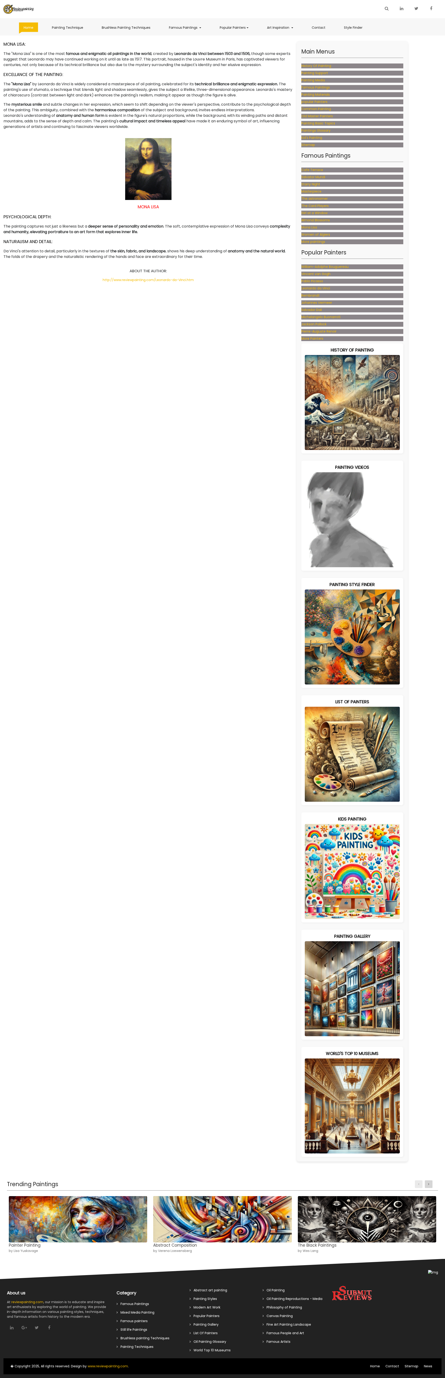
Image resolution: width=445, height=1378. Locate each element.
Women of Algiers (315, 234)
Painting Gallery (205, 1324)
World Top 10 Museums (211, 1350)
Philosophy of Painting (283, 1307)
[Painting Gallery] (352, 988)
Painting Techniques (135, 1346)
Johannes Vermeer (316, 302)
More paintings (313, 241)
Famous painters (133, 1321)
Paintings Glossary (316, 130)
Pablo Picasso (312, 281)
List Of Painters (204, 1333)
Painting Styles (204, 1298)
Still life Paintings (132, 1329)
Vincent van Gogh (316, 274)
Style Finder (355, 27)
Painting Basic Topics (318, 123)
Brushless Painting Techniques (128, 27)
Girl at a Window (314, 213)
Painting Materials (315, 94)
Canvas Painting (278, 1316)
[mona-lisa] (148, 168)
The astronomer (314, 198)
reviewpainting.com (27, 1302)
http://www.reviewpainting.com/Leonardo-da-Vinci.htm (148, 280)
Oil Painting (274, 1290)
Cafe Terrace (312, 170)
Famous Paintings (187, 27)
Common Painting (316, 109)
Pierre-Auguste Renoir (319, 331)
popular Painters (314, 101)
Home (31, 27)
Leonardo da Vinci (315, 288)
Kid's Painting (311, 137)
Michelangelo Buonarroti (320, 317)
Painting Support (314, 73)
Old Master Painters (317, 116)
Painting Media (313, 80)
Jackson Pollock (314, 324)
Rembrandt (310, 295)
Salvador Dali (311, 309)
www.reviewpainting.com (108, 1366)
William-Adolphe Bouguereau (325, 266)
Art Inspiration (282, 27)
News (428, 1366)
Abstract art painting (209, 1290)
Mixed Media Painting (136, 1312)
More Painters (312, 338)
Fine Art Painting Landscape (287, 1324)
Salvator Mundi (313, 177)
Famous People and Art (284, 1333)
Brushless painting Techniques (143, 1338)
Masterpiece (311, 191)
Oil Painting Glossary (208, 1341)
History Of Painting (316, 65)
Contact (321, 27)
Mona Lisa (309, 227)
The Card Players (315, 205)
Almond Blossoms (315, 220)
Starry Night (310, 184)
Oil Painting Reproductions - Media (293, 1298)
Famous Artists (277, 1341)
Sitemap (308, 145)
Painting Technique (70, 27)
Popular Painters (236, 27)
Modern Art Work (205, 1307)
